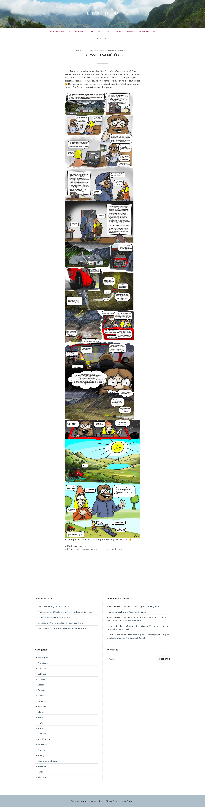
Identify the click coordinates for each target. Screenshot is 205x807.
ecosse (86, 549)
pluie (107, 549)
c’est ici (124, 539)
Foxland (130, 801)
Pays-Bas (42, 750)
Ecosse (82, 546)
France (41, 695)
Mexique (42, 733)
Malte (40, 722)
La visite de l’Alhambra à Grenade (54, 617)
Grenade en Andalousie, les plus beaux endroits (60, 622)
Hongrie (42, 701)
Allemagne (43, 657)
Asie (106, 31)
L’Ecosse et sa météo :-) (102, 55)
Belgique (42, 673)
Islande (41, 712)
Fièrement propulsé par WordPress (88, 801)
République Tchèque (47, 761)
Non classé (43, 744)
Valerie (112, 612)
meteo (94, 549)
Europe (116, 31)
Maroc (41, 728)
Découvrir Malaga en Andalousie (53, 606)
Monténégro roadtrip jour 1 (145, 606)
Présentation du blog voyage (141, 31)
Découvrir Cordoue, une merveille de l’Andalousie (62, 628)
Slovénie (42, 766)
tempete (121, 549)
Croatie (41, 679)
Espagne (42, 690)
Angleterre (43, 663)
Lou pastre (114, 626)
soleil (113, 549)
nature (101, 549)
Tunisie (41, 771)
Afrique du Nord (76, 31)
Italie (40, 717)
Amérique (94, 31)
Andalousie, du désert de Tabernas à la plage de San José (65, 612)
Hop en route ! (57, 31)
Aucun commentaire (119, 50)
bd (81, 549)
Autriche (42, 668)
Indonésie (42, 706)
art (77, 549)
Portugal (42, 755)
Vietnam (42, 777)
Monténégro (44, 739)
